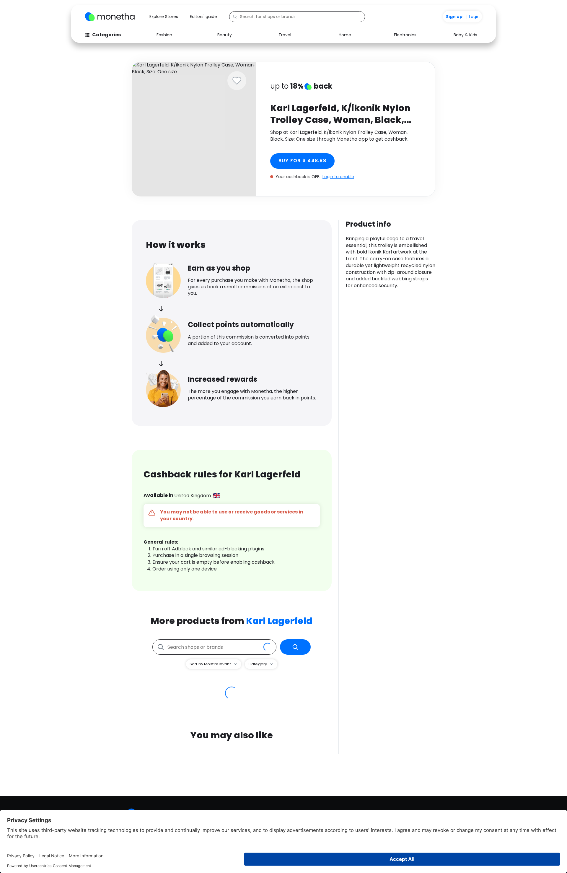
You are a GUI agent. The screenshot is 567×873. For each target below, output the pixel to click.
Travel (284, 35)
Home (345, 35)
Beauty (224, 35)
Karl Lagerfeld (279, 620)
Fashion (164, 35)
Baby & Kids (465, 35)
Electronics (405, 35)
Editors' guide (203, 16)
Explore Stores (163, 16)
